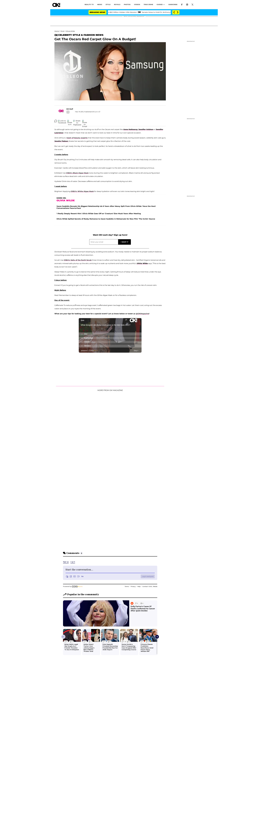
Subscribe (172, 4)
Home (56, 31)
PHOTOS (127, 4)
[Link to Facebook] (181, 4)
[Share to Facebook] (62, 121)
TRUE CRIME (148, 4)
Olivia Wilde (70, 31)
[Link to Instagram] (187, 4)
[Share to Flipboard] (77, 121)
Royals (117, 4)
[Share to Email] (84, 121)
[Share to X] (69, 121)
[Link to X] (192, 4)
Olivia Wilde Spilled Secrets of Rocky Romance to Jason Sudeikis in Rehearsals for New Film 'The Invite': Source (106, 219)
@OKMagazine (142, 314)
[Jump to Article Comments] (55, 121)
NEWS (99, 4)
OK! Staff (69, 109)
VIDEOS (137, 4)
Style (108, 4)
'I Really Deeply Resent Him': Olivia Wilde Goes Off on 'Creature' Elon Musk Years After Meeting (99, 214)
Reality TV (89, 4)
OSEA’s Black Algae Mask (77, 173)
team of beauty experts (77, 138)
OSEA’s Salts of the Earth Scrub (77, 260)
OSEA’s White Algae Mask (82, 191)
